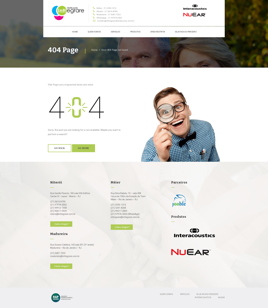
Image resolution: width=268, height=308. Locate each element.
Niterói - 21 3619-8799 (107, 11)
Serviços (115, 32)
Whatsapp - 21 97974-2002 (109, 18)
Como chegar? (61, 224)
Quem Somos (94, 32)
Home (75, 32)
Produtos (135, 32)
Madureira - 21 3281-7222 (109, 14)
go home (83, 148)
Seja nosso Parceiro (207, 294)
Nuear (221, 297)
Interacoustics (203, 297)
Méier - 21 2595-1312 (106, 8)
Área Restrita (157, 32)
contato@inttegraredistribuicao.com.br (115, 21)
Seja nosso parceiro (186, 32)
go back (59, 148)
